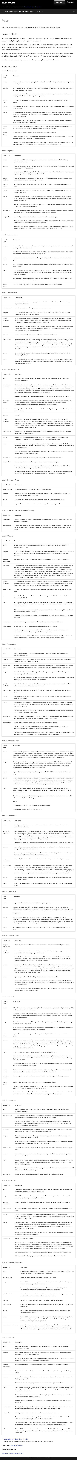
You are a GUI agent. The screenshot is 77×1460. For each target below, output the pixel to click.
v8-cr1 (39, 12)
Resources (71, 2)
